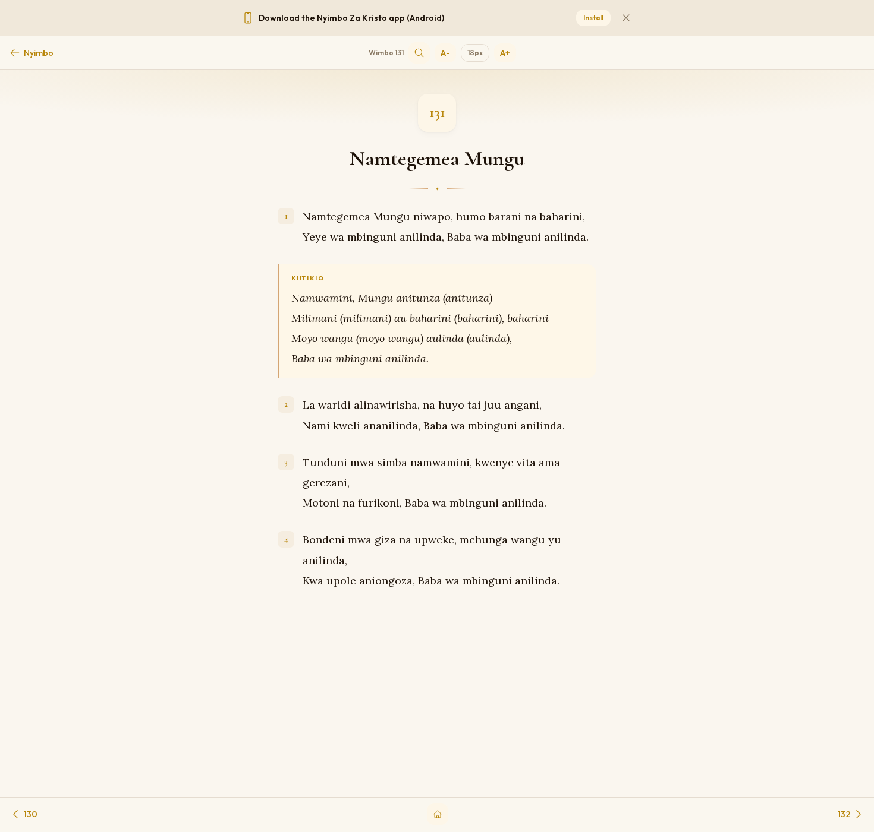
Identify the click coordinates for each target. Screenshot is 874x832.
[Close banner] (626, 18)
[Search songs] (419, 53)
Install (593, 17)
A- (445, 53)
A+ (505, 53)
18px (475, 52)
